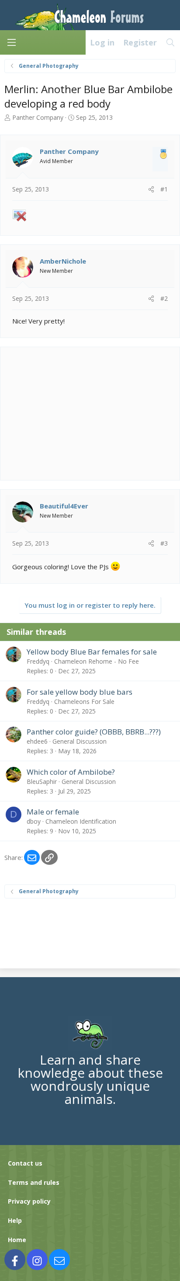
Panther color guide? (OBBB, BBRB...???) (94, 732)
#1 (164, 189)
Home (17, 1240)
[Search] (170, 42)
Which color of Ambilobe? (71, 772)
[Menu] (11, 42)
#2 (164, 298)
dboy (34, 821)
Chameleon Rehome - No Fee (96, 661)
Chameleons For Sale (84, 701)
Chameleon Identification (80, 821)
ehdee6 (37, 741)
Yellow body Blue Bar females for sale (92, 652)
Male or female (53, 812)
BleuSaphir (42, 781)
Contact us (25, 1163)
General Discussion (79, 741)
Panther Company (37, 117)
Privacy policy (29, 1201)
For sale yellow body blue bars (79, 692)
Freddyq (38, 661)
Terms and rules (33, 1182)
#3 (164, 543)
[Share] (151, 189)
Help (15, 1220)
